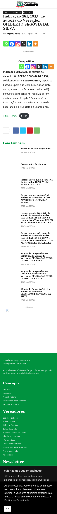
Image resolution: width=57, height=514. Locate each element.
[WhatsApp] (37, 130)
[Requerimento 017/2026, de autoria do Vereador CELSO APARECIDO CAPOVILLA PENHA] (10, 199)
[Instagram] (18, 43)
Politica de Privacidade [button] (16, 500)
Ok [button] (7, 508)
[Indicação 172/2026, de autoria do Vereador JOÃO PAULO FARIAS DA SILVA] (10, 184)
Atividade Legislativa (12, 13)
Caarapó (7, 393)
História (6, 389)
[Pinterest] (30, 130)
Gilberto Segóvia (10, 425)
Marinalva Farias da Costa (14, 432)
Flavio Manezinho (11, 451)
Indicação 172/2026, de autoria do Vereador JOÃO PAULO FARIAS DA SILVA (37, 182)
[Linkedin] (29, 43)
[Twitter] (23, 130)
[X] (23, 43)
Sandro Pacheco (10, 417)
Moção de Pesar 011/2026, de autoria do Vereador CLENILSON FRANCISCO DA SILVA (36, 293)
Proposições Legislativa (33, 164)
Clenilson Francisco (12, 436)
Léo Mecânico (9, 440)
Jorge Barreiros (13, 33)
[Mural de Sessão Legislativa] (10, 153)
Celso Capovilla (10, 429)
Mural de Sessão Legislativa (35, 149)
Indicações (27, 13)
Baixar (24, 115)
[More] (35, 43)
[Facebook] (12, 43)
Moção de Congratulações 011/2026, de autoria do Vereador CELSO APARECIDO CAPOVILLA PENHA (37, 257)
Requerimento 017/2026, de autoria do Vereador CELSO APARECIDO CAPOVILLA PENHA (35, 199)
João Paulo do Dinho (12, 443)
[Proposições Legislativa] (10, 168)
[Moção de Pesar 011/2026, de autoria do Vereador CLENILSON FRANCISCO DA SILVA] (10, 293)
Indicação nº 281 (10, 115)
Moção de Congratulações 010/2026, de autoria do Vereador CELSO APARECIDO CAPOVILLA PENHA (37, 275)
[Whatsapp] (6, 43)
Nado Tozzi (8, 454)
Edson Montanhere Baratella (16, 447)
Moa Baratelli (9, 421)
